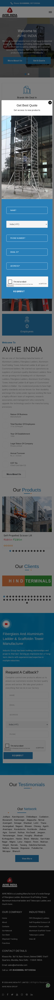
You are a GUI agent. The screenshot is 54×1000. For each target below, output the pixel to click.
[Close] (50, 102)
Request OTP (19, 291)
